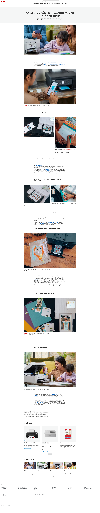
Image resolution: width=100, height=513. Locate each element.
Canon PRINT (25, 105)
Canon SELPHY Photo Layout (39, 217)
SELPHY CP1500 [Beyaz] (46, 446)
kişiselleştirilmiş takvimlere (68, 149)
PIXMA (49, 62)
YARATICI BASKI (26, 470)
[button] (36, 454)
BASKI (38, 470)
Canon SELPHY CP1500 (27, 138)
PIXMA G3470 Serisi (54, 394)
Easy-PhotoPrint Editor (40, 165)
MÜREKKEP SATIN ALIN (45, 451)
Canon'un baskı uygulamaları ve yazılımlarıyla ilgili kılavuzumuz (54, 64)
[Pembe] (48, 443)
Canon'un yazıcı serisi (40, 402)
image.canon (48, 170)
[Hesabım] (98, 1)
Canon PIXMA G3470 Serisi (35, 388)
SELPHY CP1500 (53, 62)
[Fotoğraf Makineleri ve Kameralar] (43, 3)
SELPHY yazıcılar (26, 333)
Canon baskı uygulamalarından (54, 63)
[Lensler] (46, 3)
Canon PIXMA (41, 223)
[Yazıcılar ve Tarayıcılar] (53, 3)
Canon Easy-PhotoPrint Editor (42, 106)
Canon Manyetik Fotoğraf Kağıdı (71, 151)
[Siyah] (45, 443)
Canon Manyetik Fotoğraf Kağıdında (53, 222)
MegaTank (36, 395)
